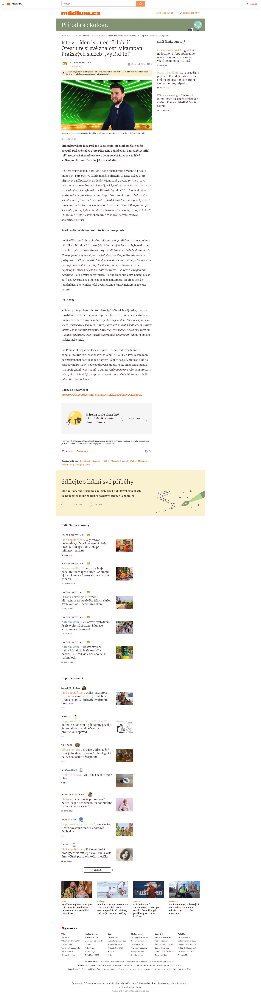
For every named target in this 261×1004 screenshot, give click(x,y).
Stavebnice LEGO (109, 969)
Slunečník (128, 965)
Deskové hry (148, 969)
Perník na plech (137, 955)
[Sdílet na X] (150, 451)
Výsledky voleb (67, 944)
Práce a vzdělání (167, 73)
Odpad (125, 461)
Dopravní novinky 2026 (187, 944)
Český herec (66, 465)
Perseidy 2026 (132, 962)
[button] (106, 105)
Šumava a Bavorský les (164, 944)
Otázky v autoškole (185, 951)
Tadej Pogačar (90, 948)
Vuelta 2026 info (91, 937)
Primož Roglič (90, 951)
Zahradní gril (169, 965)
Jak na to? (98, 504)
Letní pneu (137, 969)
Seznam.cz (252, 4)
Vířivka (178, 965)
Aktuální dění (70, 622)
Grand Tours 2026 (92, 955)
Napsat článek (134, 419)
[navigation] (3, 4)
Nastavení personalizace (130, 987)
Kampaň (96, 461)
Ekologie (78, 465)
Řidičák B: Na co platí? (187, 948)
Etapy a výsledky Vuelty (94, 941)
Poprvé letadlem (161, 941)
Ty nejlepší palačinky (139, 937)
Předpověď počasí (118, 962)
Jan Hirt (88, 944)
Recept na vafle (137, 951)
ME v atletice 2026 (115, 948)
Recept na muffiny (138, 941)
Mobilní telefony (94, 969)
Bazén (93, 965)
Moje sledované (164, 13)
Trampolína (117, 965)
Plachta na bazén (104, 965)
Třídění (105, 461)
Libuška (65, 845)
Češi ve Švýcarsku (162, 948)
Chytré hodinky (170, 969)
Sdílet (143, 64)
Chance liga (113, 937)
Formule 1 (112, 951)
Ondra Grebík (69, 770)
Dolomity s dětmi (162, 955)
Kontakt (131, 983)
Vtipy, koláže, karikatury (77, 721)
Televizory (159, 969)
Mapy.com (104, 962)
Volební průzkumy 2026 (70, 941)
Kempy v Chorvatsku (163, 937)
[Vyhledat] (140, 4)
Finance (66, 799)
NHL (110, 955)
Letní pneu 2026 (184, 937)
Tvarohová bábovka (139, 948)
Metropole (142, 461)
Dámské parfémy (125, 969)
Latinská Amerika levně (164, 951)
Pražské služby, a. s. (81, 63)
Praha (133, 461)
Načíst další (97, 870)
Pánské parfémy (184, 969)
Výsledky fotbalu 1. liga (117, 941)
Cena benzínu (145, 962)
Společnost (85, 461)
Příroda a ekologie (168, 95)
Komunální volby (68, 955)
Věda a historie (70, 750)
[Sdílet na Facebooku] (146, 451)
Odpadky (115, 461)
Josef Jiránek (69, 820)
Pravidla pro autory (161, 983)
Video (87, 465)
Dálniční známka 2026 (187, 941)
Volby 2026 (65, 937)
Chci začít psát (191, 13)
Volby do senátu (67, 951)
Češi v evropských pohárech (163, 962)
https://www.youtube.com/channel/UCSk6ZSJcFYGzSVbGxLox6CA (101, 395)
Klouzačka (137, 965)
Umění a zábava (71, 775)
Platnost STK (183, 955)
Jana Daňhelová (70, 688)
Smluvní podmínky (105, 983)
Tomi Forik (67, 745)
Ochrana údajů (143, 983)
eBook (133, 64)
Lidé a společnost (168, 50)
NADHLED (66, 717)
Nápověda (121, 983)
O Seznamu (89, 983)
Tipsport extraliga (115, 944)
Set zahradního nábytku (152, 965)
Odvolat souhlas (179, 983)
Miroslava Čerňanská (73, 795)
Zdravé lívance (137, 944)
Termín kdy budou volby (71, 948)
